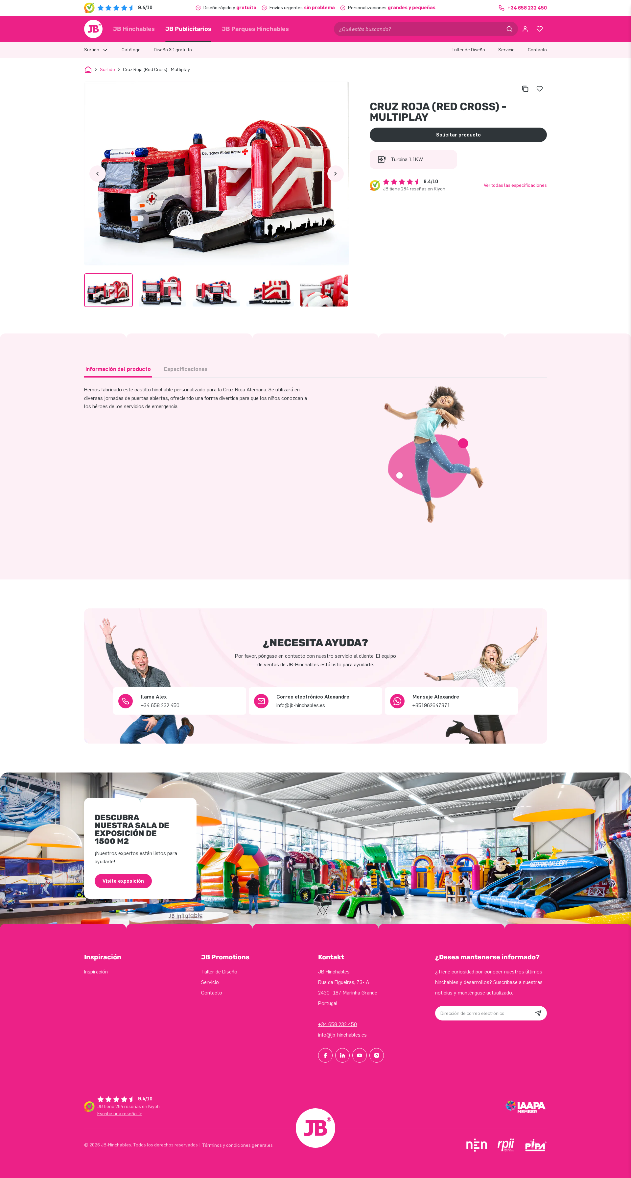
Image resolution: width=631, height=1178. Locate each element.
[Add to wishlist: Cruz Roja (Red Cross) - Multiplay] (539, 89)
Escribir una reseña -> (119, 1114)
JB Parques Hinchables (255, 29)
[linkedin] (342, 1055)
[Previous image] (97, 173)
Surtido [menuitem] (91, 50)
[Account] (525, 29)
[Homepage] (93, 29)
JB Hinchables (134, 29)
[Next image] (335, 173)
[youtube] (359, 1055)
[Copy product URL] (525, 89)
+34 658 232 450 (337, 1024)
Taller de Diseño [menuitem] (468, 50)
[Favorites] (539, 29)
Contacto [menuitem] (537, 50)
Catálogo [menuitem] (131, 50)
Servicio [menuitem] (506, 50)
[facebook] (325, 1055)
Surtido (107, 69)
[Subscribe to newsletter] (538, 1013)
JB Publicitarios (188, 29)
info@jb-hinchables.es (342, 1035)
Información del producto (118, 369)
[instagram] (376, 1055)
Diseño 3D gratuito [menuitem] (173, 50)
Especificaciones (185, 369)
